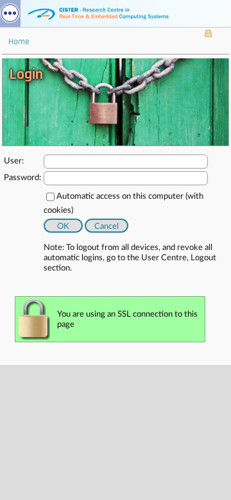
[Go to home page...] (115, 13)
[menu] (10, 13)
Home (19, 41)
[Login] (208, 34)
